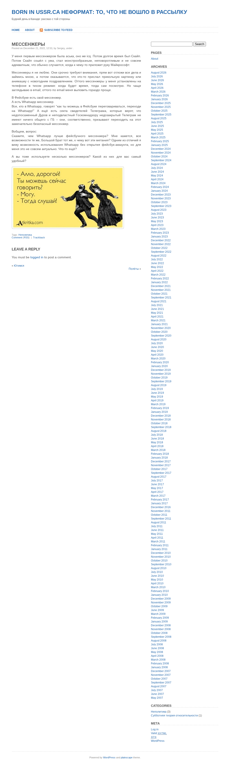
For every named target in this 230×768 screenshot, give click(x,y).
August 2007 (158, 686)
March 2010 (158, 587)
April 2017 (157, 492)
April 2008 (157, 655)
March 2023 (158, 229)
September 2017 (161, 472)
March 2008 (158, 659)
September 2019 (161, 381)
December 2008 (161, 625)
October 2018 (159, 423)
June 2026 (157, 80)
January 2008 (159, 667)
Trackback (39, 237)
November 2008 (161, 629)
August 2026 (158, 72)
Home (16, 30)
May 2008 (157, 652)
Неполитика (25, 234)
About (30, 30)
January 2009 (159, 621)
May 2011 (157, 533)
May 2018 (157, 442)
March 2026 (158, 91)
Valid (159, 733)
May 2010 (157, 579)
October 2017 (159, 469)
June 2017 (157, 484)
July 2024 (157, 168)
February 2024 (160, 187)
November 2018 (161, 419)
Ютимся (19, 265)
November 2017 (161, 465)
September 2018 (161, 427)
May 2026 (157, 84)
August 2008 (158, 640)
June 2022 (157, 263)
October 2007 (159, 678)
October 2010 (159, 560)
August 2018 (158, 431)
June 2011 (157, 530)
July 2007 (157, 690)
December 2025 (161, 103)
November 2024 (161, 152)
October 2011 (159, 514)
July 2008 (157, 644)
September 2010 (161, 564)
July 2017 (157, 480)
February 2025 (160, 141)
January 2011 (159, 549)
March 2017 (158, 495)
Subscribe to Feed (58, 30)
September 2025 (161, 114)
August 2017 (158, 476)
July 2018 (157, 434)
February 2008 (160, 663)
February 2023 (160, 232)
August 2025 (158, 118)
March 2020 (158, 358)
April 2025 (157, 133)
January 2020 (159, 366)
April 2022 (157, 270)
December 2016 (161, 507)
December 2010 (161, 553)
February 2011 (160, 545)
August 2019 (158, 385)
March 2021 (158, 320)
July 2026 (157, 76)
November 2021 (161, 290)
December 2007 (161, 671)
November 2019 (161, 373)
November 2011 (160, 511)
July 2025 (157, 122)
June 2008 (157, 648)
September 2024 (161, 160)
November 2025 (161, 107)
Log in (155, 729)
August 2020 (158, 339)
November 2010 (161, 556)
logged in (36, 257)
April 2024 (157, 179)
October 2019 (159, 377)
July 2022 (157, 259)
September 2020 (161, 335)
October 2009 (159, 606)
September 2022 (161, 251)
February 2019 (160, 408)
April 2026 (157, 87)
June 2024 (157, 171)
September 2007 (161, 682)
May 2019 (157, 396)
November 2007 (161, 675)
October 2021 (159, 293)
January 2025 (159, 145)
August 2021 (158, 301)
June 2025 (157, 126)
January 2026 (159, 99)
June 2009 (157, 610)
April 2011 (157, 537)
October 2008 (159, 633)
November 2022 (161, 244)
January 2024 (159, 190)
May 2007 (157, 697)
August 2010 (158, 568)
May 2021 (157, 312)
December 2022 (161, 240)
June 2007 (157, 694)
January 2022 (159, 282)
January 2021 (159, 324)
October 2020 (159, 331)
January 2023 (159, 236)
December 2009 (161, 598)
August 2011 (158, 522)
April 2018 (157, 446)
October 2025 (159, 110)
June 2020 (157, 347)
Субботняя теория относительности (174, 715)
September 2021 (161, 297)
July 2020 (157, 343)
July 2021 (157, 305)
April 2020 (157, 354)
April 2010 (157, 583)
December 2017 (161, 461)
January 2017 (159, 503)
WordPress (157, 740)
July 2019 (157, 389)
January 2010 (159, 594)
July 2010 (157, 572)
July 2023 (157, 213)
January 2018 (159, 457)
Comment (17, 237)
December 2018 (161, 415)
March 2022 (158, 274)
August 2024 (158, 164)
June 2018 (157, 438)
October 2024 (159, 156)
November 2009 (161, 602)
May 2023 (157, 221)
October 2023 (159, 202)
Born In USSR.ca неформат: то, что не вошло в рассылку (99, 12)
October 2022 (159, 248)
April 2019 (157, 400)
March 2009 (158, 614)
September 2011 (161, 518)
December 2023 (161, 194)
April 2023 (157, 225)
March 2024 (158, 183)
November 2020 (161, 328)
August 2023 (158, 209)
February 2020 (160, 362)
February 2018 (160, 453)
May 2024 (157, 175)
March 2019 (158, 404)
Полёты (134, 268)
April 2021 (157, 316)
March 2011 (158, 541)
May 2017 (157, 488)
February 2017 (160, 499)
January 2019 (159, 411)
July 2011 (157, 526)
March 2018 (158, 450)
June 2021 (157, 309)
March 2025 (158, 137)
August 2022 (158, 255)
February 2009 (160, 617)
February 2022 (160, 278)
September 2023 (161, 206)
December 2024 (161, 148)
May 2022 (157, 267)
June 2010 (157, 575)
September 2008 (161, 636)
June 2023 (157, 217)
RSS (26, 237)
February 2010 (160, 591)
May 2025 (157, 129)
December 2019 (161, 370)
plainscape (127, 757)
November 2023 (161, 198)
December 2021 (161, 286)
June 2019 (157, 392)
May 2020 (157, 350)
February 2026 (160, 95)
